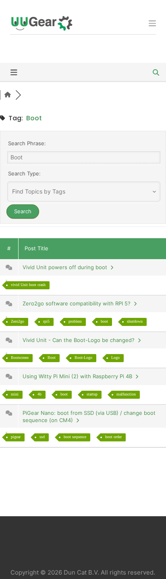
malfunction (126, 394)
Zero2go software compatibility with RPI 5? (78, 303)
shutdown (135, 321)
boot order (113, 437)
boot (104, 321)
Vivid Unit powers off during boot (66, 267)
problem (75, 321)
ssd (42, 437)
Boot (52, 357)
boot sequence (75, 437)
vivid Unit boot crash (28, 284)
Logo (115, 357)
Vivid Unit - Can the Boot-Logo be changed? (80, 340)
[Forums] (7, 95)
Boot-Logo (83, 357)
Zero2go (17, 321)
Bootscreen (20, 357)
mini (15, 394)
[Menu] (152, 23)
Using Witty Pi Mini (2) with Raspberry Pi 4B (79, 376)
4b (39, 394)
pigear (16, 437)
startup (92, 394)
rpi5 (46, 321)
